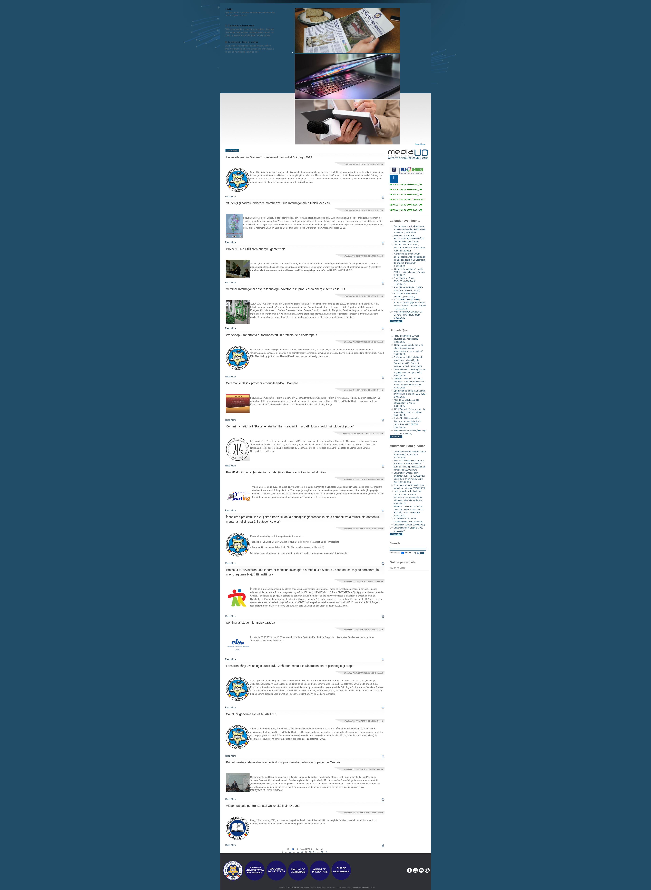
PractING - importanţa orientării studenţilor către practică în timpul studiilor (276, 472)
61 (302, 852)
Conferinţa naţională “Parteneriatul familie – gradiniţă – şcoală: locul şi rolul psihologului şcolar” (290, 426)
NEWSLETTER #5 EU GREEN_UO (406, 189)
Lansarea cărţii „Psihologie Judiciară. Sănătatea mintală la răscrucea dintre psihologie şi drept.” (290, 666)
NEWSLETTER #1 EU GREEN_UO (406, 210)
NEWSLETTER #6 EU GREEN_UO (406, 184)
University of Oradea (409, 525)
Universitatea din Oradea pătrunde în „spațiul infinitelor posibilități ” (410, 372)
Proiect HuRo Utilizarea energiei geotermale (255, 249)
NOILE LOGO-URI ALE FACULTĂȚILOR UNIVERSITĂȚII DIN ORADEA (408, 238)
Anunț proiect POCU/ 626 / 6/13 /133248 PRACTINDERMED (408, 315)
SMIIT (373, 887)
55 (290, 852)
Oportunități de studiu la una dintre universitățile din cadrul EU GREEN (410, 394)
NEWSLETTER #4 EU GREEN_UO (406, 194)
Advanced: (395, 553)
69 (322, 852)
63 (310, 852)
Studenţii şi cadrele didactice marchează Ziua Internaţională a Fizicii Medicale (278, 203)
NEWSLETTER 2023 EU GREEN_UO (407, 200)
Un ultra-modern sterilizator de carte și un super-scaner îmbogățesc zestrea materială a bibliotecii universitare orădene (408, 497)
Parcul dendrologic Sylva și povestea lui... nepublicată (406, 339)
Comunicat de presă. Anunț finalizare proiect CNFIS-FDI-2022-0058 (410, 247)
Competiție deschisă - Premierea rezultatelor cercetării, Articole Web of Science (410, 229)
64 (314, 852)
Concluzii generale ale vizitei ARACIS (251, 714)
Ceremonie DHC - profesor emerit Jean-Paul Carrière (262, 383)
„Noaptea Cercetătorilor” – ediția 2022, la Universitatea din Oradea (409, 272)
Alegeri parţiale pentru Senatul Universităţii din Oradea (263, 805)
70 (326, 852)
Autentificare (420, 144)
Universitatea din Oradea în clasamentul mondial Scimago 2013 (269, 157)
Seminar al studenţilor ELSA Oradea (250, 622)
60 (298, 852)
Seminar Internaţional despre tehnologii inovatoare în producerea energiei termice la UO (285, 289)
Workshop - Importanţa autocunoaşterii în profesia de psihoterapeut (271, 335)
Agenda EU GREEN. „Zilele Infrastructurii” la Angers (406, 403)
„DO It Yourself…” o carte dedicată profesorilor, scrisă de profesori (409, 412)
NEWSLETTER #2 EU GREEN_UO (406, 205)
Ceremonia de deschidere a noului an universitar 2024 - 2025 (410, 454)
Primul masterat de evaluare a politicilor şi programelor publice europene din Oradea (283, 762)
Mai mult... (396, 321)
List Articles (232, 151)
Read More (230, 196)
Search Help (411, 553)
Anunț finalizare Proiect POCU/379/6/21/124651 (405, 281)
